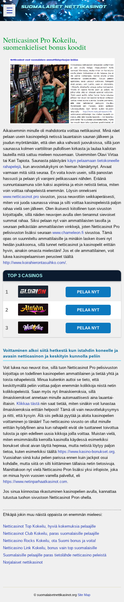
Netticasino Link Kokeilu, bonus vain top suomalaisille (50, 548)
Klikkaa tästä (28, 403)
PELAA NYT (88, 292)
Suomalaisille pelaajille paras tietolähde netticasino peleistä (54, 555)
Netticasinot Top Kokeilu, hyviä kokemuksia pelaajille (49, 526)
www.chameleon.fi (68, 232)
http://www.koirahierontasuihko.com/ (34, 262)
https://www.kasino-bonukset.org (86, 451)
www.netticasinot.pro (21, 196)
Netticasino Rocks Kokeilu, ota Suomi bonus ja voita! (49, 540)
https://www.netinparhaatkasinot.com (35, 481)
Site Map (84, 595)
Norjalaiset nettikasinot (23, 562)
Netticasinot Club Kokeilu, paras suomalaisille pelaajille (51, 533)
